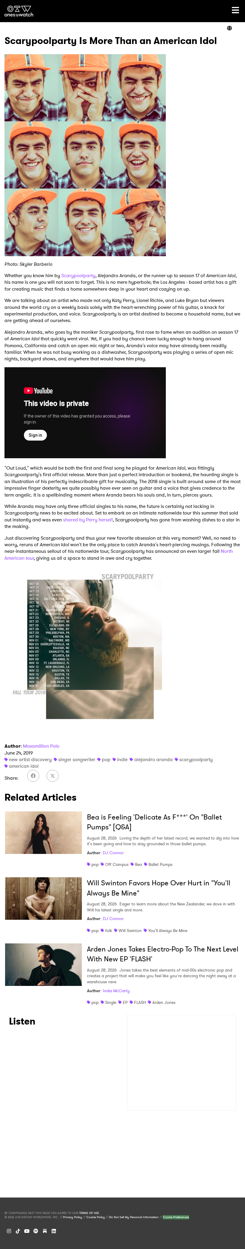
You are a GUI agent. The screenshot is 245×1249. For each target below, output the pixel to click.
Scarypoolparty (78, 275)
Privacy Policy (72, 1217)
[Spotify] (35, 1231)
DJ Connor (113, 853)
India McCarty (116, 991)
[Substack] (44, 1231)
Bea (138, 864)
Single (110, 1002)
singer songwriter (76, 759)
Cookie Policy (95, 1217)
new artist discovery (30, 759)
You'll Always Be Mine (167, 931)
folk (108, 931)
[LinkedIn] (53, 1231)
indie (122, 759)
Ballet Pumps (160, 864)
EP (125, 1002)
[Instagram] (8, 1231)
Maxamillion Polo (41, 746)
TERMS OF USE (89, 1213)
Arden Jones (163, 1002)
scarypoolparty (196, 759)
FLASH (140, 1002)
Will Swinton (130, 931)
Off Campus (116, 864)
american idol (24, 766)
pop (106, 759)
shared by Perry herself (88, 519)
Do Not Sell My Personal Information (134, 1217)
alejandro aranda (153, 759)
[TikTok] (17, 1231)
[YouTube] (26, 1231)
